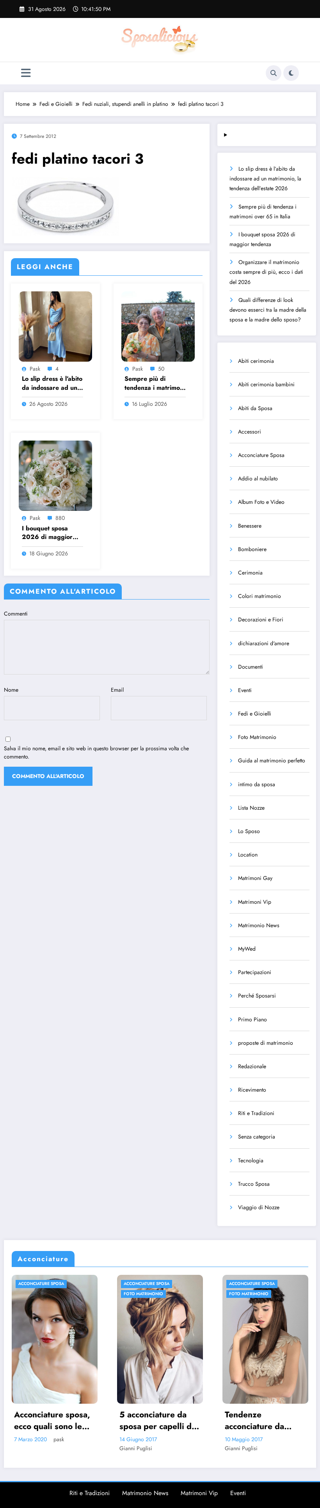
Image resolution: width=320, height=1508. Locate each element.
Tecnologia (250, 1160)
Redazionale (252, 1066)
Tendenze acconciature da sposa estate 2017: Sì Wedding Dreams (163, 1420)
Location (248, 854)
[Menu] (26, 73)
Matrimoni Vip (254, 902)
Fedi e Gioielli (254, 713)
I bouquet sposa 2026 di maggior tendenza (47, 533)
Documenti (250, 667)
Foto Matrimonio (257, 737)
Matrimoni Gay (255, 878)
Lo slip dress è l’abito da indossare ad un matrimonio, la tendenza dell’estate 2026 (52, 383)
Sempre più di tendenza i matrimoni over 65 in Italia (154, 383)
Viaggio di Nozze (258, 1207)
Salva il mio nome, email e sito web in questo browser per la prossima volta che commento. (96, 752)
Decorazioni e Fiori (260, 619)
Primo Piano (252, 1019)
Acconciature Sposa (261, 455)
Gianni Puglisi (36, 1448)
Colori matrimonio (259, 596)
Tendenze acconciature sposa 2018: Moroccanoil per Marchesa (266, 1420)
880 (60, 518)
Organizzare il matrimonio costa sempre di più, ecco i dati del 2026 (266, 272)
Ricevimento (252, 1090)
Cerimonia (250, 572)
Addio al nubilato (258, 478)
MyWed (247, 949)
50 (161, 369)
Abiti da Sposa (255, 408)
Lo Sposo (249, 831)
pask (35, 369)
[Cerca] (273, 73)
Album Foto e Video (261, 502)
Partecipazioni (254, 972)
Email (117, 690)
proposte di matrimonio (265, 1043)
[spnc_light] (291, 73)
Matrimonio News (258, 925)
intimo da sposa (256, 784)
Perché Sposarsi (257, 995)
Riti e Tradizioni (256, 1113)
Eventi (245, 690)
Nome (11, 690)
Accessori (249, 431)
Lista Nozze (251, 808)
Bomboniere (252, 549)
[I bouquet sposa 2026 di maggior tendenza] (55, 475)
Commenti (16, 613)
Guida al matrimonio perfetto (271, 760)
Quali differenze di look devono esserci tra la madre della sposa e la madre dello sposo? (267, 309)
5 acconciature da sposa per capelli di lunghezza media (57, 1420)
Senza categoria (256, 1136)
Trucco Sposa (254, 1184)
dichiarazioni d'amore (263, 643)
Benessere (249, 526)
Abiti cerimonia (256, 361)
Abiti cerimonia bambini (266, 384)
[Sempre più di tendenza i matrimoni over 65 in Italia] (158, 326)
